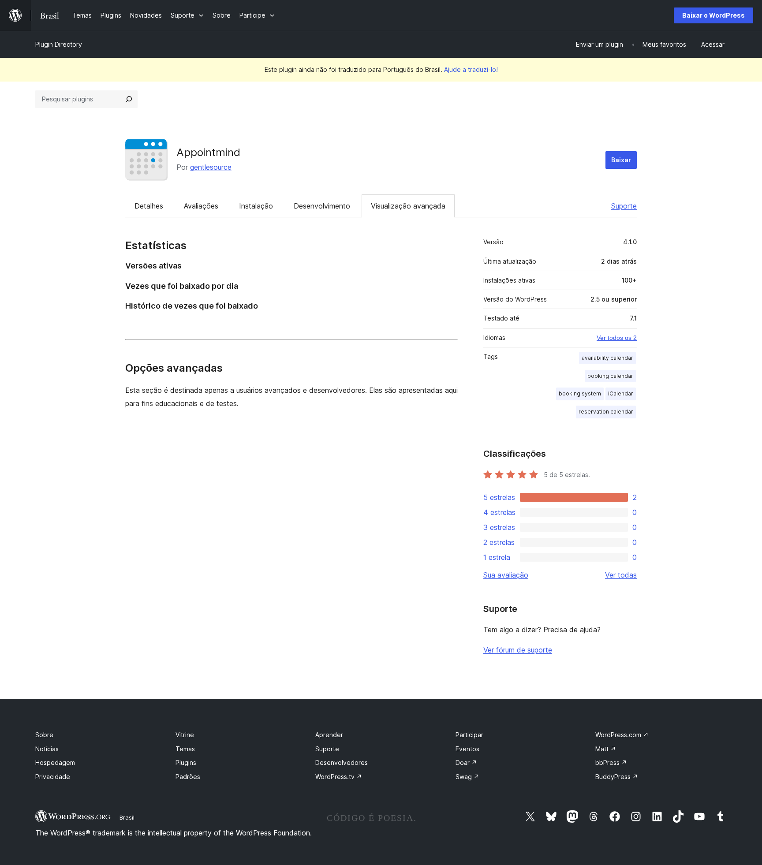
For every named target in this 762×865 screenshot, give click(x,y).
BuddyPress (616, 776)
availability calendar (607, 357)
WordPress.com (622, 734)
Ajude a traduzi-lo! (471, 69)
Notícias (47, 749)
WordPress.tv (338, 776)
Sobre (44, 734)
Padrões (188, 776)
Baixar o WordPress (713, 15)
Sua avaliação (505, 574)
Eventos (467, 749)
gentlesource (211, 167)
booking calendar (610, 376)
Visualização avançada (408, 205)
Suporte (624, 205)
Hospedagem (55, 762)
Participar (469, 734)
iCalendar (620, 393)
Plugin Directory (58, 44)
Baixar (621, 160)
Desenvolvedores (341, 762)
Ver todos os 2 (617, 337)
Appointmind (208, 152)
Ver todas (621, 574)
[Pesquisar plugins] (129, 99)
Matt (605, 749)
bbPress (611, 762)
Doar (466, 762)
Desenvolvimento (322, 205)
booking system (580, 393)
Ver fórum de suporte (517, 649)
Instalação (256, 205)
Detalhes (148, 205)
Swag (467, 776)
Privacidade (52, 776)
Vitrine (185, 734)
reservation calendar (606, 411)
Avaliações (201, 205)
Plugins (186, 762)
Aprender (329, 734)
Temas (185, 749)
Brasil (127, 817)
